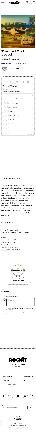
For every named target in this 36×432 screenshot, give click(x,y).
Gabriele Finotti (7, 240)
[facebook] (3, 396)
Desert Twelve (10, 59)
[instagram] (10, 396)
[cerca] (30, 2)
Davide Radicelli (7, 247)
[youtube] (18, 396)
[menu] (2, 2)
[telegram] (32, 396)
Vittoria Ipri (5, 245)
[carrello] (27, 2)
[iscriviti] (31, 407)
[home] (14, 2)
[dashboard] (34, 2)
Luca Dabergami (7, 250)
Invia (15, 314)
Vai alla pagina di (18, 279)
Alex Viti (4, 242)
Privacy (1, 423)
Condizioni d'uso (14, 425)
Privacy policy (22, 425)
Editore (17, 417)
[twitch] (25, 396)
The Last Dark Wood (10, 89)
